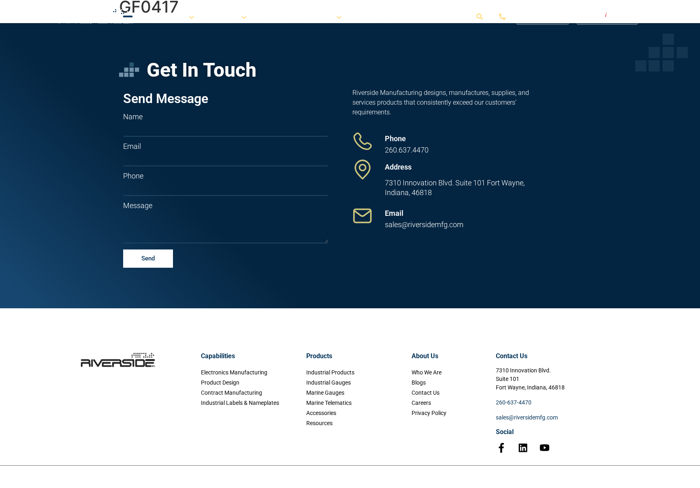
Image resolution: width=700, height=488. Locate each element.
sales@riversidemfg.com (527, 417)
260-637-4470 (513, 402)
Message (137, 205)
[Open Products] (244, 17)
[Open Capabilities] (191, 17)
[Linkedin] (523, 448)
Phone (133, 176)
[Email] (362, 216)
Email (132, 146)
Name (133, 116)
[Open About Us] (339, 17)
